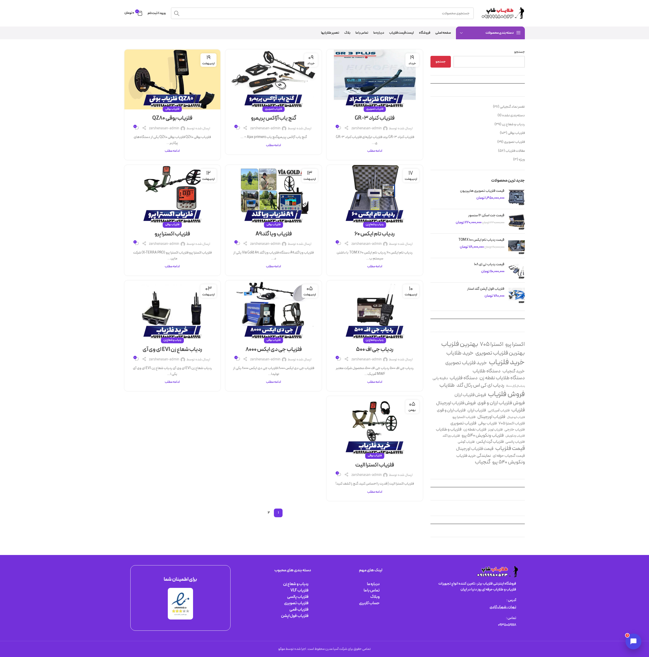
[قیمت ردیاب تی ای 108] (516, 270)
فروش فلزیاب (506, 394)
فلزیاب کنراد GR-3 (375, 118)
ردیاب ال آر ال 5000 (515, 386)
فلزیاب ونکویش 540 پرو (483, 435)
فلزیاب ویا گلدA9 (274, 234)
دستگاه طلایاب (487, 371)
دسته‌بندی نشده (513, 115)
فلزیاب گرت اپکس (490, 442)
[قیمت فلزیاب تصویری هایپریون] (516, 196)
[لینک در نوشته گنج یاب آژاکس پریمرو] (273, 79)
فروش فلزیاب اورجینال (456, 403)
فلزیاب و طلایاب (449, 429)
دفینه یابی (440, 378)
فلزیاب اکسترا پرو (464, 417)
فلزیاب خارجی (514, 429)
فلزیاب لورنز (495, 429)
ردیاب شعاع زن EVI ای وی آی (172, 349)
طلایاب (447, 385)
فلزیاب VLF (299, 590)
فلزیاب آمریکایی (499, 410)
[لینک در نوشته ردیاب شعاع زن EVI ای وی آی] (172, 310)
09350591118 (507, 625)
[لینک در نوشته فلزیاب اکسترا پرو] (172, 195)
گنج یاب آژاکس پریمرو (273, 118)
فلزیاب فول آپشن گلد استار (485, 289)
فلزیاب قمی (299, 610)
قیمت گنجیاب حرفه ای (509, 456)
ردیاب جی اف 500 (374, 349)
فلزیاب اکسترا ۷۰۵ (512, 423)
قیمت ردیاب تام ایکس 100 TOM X (481, 240)
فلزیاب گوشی (466, 442)
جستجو (519, 52)
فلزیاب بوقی (516, 133)
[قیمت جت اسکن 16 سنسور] (516, 221)
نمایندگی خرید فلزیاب (473, 456)
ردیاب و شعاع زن (513, 124)
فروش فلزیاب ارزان (470, 395)
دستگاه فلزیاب (464, 378)
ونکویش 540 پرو (508, 462)
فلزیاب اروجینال (516, 417)
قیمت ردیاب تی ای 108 (489, 264)
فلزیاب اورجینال (491, 417)
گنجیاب (482, 462)
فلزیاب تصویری (514, 142)
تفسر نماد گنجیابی (512, 106)
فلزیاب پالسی (515, 442)
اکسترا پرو (515, 344)
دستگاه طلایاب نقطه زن (502, 378)
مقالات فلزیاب (515, 151)
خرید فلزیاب (507, 362)
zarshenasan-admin (366, 128)
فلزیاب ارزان (476, 410)
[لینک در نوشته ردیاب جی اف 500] (375, 310)
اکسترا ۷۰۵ (491, 344)
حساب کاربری (369, 603)
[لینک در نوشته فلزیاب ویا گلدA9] (273, 195)
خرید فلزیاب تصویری (466, 363)
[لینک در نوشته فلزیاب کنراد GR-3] (375, 79)
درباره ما (373, 584)
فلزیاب (518, 410)
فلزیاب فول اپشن (295, 616)
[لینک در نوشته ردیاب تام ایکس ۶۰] (375, 195)
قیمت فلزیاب (510, 449)
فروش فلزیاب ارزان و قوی (501, 403)
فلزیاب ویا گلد (451, 436)
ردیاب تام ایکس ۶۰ (374, 234)
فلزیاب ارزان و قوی (451, 410)
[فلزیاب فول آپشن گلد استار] (516, 294)
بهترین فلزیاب (459, 344)
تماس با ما (372, 590)
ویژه (522, 159)
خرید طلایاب (460, 353)
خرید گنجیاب (513, 371)
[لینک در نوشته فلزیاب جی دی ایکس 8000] (273, 310)
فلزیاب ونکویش (515, 436)
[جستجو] (177, 13)
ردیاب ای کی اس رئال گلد (480, 385)
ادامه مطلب (374, 150)
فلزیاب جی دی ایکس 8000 (274, 349)
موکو (281, 649)
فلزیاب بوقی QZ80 (172, 118)
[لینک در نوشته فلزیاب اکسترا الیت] (375, 426)
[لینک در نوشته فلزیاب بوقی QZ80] (172, 79)
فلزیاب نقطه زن (474, 429)
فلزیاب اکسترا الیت (374, 465)
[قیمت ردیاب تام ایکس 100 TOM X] (516, 245)
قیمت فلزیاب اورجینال (474, 449)
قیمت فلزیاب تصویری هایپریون (482, 191)
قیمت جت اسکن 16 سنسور (486, 215)
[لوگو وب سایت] (502, 13)
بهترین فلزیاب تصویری (500, 353)
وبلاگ (375, 597)
